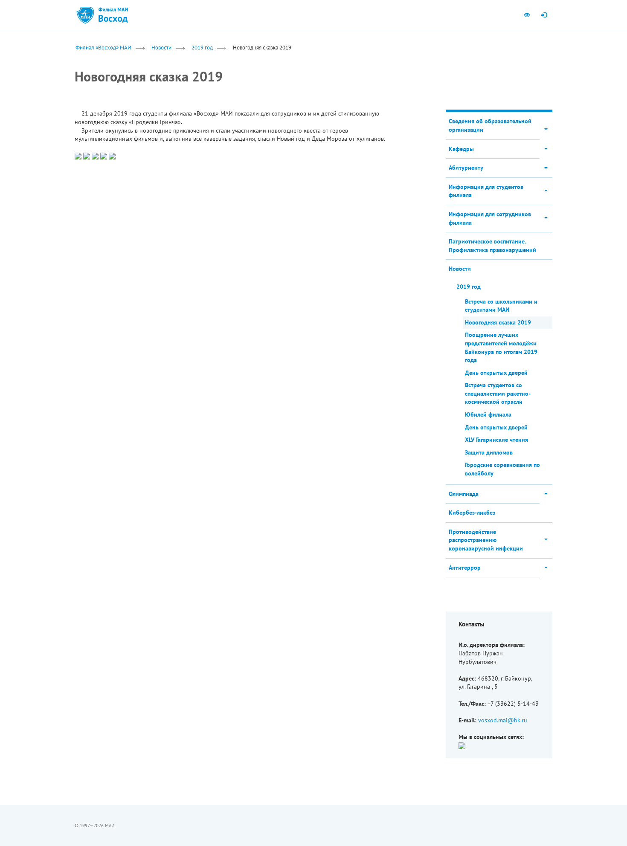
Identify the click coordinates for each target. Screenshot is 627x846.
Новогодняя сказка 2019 (498, 322)
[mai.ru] (85, 15)
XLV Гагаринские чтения (496, 439)
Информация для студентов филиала (486, 191)
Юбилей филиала (488, 414)
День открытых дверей (496, 373)
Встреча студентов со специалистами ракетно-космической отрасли (498, 393)
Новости (161, 47)
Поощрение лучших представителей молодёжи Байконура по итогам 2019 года (501, 347)
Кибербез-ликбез (472, 512)
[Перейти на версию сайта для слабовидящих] (526, 14)
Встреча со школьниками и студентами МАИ (501, 306)
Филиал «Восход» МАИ (103, 47)
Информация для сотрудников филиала (490, 218)
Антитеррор (465, 567)
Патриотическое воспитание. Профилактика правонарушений (492, 246)
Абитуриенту (466, 167)
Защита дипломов (489, 452)
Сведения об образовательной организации (490, 125)
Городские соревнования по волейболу (502, 469)
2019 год (202, 47)
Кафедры (461, 149)
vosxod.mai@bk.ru (502, 720)
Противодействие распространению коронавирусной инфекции (486, 540)
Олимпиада (464, 494)
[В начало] (113, 15)
